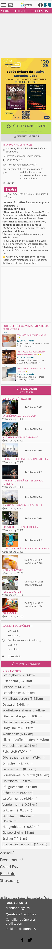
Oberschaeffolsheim (17, 757)
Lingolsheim (11, 728)
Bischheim (10, 681)
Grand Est (13, 649)
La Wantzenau (12, 798)
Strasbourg (14, 635)
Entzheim (9, 810)
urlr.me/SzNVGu (11, 250)
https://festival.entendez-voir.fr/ (23, 156)
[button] (26, 128)
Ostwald (8, 704)
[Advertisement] (26, 35)
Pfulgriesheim (12, 787)
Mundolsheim (12, 745)
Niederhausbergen (16, 722)
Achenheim (10, 792)
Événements (11, 859)
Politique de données (21, 929)
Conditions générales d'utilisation (21, 921)
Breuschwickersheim (17, 844)
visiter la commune (26, 664)
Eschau (7, 838)
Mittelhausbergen (15, 698)
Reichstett (9, 751)
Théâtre (10, 189)
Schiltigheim (11, 675)
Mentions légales (18, 908)
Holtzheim (10, 781)
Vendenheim (11, 804)
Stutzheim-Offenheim (18, 816)
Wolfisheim (10, 734)
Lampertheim (12, 769)
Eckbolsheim (11, 692)
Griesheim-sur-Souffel (18, 775)
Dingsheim (10, 763)
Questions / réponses (21, 914)
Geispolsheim (12, 832)
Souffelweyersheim (16, 710)
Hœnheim (9, 687)
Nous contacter (16, 903)
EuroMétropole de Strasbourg (24, 640)
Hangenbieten (12, 826)
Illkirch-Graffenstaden (18, 739)
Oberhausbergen (15, 716)
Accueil (6, 852)
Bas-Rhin (12, 644)
